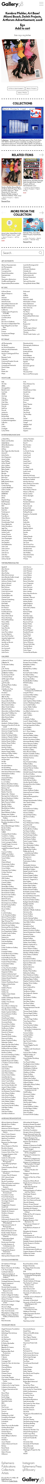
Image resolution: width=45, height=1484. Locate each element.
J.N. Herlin (5, 1065)
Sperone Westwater (29, 963)
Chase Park (5, 1371)
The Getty (26, 1245)
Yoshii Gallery (27, 1104)
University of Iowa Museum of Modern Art (32, 1297)
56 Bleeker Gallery (7, 673)
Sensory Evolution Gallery (31, 930)
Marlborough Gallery (30, 747)
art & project (6, 759)
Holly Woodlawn (7, 526)
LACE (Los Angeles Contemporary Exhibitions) (32, 689)
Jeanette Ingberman (8, 638)
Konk (25, 449)
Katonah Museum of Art (9, 1230)
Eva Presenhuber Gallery (9, 931)
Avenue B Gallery (7, 778)
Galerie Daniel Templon (9, 978)
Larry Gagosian (28, 583)
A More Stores (6, 291)
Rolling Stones (27, 512)
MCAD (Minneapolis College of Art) (11, 1302)
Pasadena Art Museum (30, 1208)
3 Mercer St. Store (7, 660)
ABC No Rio (5, 697)
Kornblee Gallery (28, 675)
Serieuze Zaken (28, 934)
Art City (4, 763)
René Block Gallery (29, 869)
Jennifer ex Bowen (7, 642)
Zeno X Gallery (28, 1112)
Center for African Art (8, 1158)
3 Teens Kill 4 (5, 439)
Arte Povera (5, 269)
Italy (24, 293)
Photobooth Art (28, 343)
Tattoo (25, 326)
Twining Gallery (28, 1035)
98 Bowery (28, 1469)
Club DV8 (5, 400)
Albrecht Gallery (7, 709)
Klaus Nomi (27, 447)
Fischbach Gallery (7, 943)
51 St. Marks (5, 668)
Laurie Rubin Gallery (29, 697)
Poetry (25, 318)
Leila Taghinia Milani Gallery (32, 701)
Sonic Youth (27, 526)
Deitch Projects (32, 88)
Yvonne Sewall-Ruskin (30, 652)
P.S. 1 (24, 819)
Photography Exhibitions (31, 345)
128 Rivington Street (8, 679)
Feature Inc (5, 937)
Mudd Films (27, 1331)
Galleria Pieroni (6, 988)
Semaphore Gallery (29, 928)
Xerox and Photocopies (30, 374)
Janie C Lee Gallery (8, 1081)
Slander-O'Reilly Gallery (31, 952)
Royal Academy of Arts (30, 1264)
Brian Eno (5, 477)
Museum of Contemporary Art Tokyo (31, 1155)
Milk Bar (26, 388)
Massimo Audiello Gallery (31, 753)
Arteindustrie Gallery (8, 773)
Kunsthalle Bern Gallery (30, 681)
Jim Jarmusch (6, 648)
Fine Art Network (7, 1409)
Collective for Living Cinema (10, 1385)
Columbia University (8, 1279)
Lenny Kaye (27, 457)
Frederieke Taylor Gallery (10, 959)
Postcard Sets (27, 349)
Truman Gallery (28, 1033)
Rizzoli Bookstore (28, 1379)
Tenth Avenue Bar (28, 1401)
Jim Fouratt (5, 646)
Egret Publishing (7, 1399)
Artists (5, 1473)
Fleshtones (5, 514)
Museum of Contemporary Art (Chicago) (31, 1148)
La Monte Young (28, 451)
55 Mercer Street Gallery (9, 670)
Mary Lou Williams (29, 485)
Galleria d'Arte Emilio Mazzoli (8, 985)
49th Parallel (6, 683)
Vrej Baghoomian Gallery (31, 1064)
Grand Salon (6, 1016)
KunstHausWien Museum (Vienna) (9, 1235)
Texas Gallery (27, 989)
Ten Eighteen (27, 408)
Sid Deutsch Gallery (29, 940)
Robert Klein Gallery (29, 885)
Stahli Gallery (27, 969)
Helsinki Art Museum (8, 1211)
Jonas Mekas (27, 575)
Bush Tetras (5, 483)
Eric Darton (5, 607)
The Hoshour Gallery (29, 997)
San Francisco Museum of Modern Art (31, 1224)
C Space (4, 1357)
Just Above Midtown (8, 1113)
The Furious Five (28, 544)
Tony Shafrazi (27, 648)
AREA (3, 386)
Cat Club (4, 392)
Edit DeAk (5, 603)
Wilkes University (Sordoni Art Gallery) (31, 1314)
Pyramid (26, 400)
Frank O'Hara (6, 609)
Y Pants (25, 559)
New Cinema (27, 1335)
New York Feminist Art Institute (30, 1340)
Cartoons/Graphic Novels (10, 361)
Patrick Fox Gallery (29, 833)
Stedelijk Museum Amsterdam (32, 1241)
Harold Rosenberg (7, 620)
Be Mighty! (5, 1345)
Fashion (4, 329)
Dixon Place (5, 1393)
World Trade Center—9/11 (31, 334)
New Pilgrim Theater (29, 1337)
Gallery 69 (5, 992)
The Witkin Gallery (29, 1005)
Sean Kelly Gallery (29, 922)
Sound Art (26, 363)
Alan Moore (5, 569)
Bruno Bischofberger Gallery (10, 826)
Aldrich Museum (7, 1126)
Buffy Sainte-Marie (7, 481)
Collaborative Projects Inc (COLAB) (10, 312)
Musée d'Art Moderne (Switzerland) (30, 1187)
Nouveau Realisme (29, 269)
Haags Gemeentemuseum (10, 1209)
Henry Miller (5, 622)
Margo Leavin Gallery (30, 737)
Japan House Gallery (8, 1083)
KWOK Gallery (28, 683)
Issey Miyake (6, 628)
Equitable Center (7, 1401)
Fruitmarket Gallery (8, 964)
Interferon (5, 1440)
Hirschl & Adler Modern (9, 1046)
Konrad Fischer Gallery (30, 673)
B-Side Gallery (6, 780)
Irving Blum (5, 626)
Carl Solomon (6, 589)
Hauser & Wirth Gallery (9, 1036)
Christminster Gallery (8, 864)
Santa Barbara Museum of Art (31, 1228)
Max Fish (26, 760)
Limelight (4, 428)
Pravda (25, 1365)
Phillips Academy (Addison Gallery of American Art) (10, 1315)
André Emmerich (7, 745)
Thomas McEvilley (29, 644)
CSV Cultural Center (8, 1177)
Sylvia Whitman (28, 642)
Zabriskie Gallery (28, 1110)
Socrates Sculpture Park (30, 1387)
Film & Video (6, 367)
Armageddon (6, 388)
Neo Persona (27, 798)
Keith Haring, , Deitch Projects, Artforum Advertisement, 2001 (33, 182)
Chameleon (5, 1365)
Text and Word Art (29, 281)
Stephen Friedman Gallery (31, 981)
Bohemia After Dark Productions (8, 1352)
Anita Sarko (5, 455)
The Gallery (27, 995)
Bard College (6, 1266)
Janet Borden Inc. (7, 1077)
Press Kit (25, 353)
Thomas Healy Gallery (30, 1011)
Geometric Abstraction (9, 279)
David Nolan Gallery (8, 892)
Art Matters (5, 1337)
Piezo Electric (27, 859)
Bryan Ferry (5, 479)
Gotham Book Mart (8, 1427)
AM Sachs (5, 721)
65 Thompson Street (8, 675)
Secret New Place (28, 1385)
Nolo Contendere (28, 810)
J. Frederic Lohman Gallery (10, 1063)
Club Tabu (5, 402)
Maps (3, 373)
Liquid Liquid (27, 463)
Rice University (6, 1320)
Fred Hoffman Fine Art (9, 957)
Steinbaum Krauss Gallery (31, 977)
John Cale (5, 546)
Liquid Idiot (26, 461)
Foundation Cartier (8, 1195)
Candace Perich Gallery (9, 834)
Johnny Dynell (6, 559)
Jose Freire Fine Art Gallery (10, 1105)
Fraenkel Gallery (7, 951)
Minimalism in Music (29, 301)
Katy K (25, 443)
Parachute (26, 1349)
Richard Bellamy (28, 873)
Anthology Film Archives (9, 1333)
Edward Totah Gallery (9, 919)
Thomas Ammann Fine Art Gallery (31, 1008)
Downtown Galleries (8, 321)
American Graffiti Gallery (10, 729)
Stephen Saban (28, 528)
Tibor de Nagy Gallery (30, 1019)
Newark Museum (28, 1202)
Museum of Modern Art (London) (30, 1167)
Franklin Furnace (7, 1419)
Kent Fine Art (27, 666)
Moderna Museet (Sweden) (32, 1124)
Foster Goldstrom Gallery (10, 947)
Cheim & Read (6, 862)
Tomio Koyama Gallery (30, 1025)
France (4, 331)
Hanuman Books (7, 1433)
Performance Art (28, 275)
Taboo (25, 534)
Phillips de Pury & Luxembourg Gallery (30, 852)
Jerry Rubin (5, 644)
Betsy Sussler (5, 469)
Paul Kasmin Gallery (29, 837)
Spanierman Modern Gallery (32, 961)
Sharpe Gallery (28, 938)
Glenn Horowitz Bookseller (10, 1425)
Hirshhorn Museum (7, 1213)
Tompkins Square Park (30, 1436)
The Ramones (27, 548)
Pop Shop (26, 1361)
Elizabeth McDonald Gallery (11, 923)
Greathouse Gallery (8, 1018)
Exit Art (4, 1405)
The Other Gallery (29, 1001)
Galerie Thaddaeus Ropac (10, 982)
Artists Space (6, 775)
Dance (4, 319)
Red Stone (26, 1377)
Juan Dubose (27, 577)
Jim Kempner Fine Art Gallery (11, 1091)
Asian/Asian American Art (10, 304)
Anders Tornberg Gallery (9, 735)
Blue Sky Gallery (7, 806)
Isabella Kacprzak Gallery (10, 1061)
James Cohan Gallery (8, 1075)
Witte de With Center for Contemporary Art (31, 1089)
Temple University (28, 1279)
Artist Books (5, 351)
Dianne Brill (5, 492)
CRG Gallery (6, 878)
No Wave (26, 312)
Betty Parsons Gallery (8, 802)
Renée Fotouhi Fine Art (30, 871)
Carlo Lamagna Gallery (9, 842)
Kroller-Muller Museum (9, 1233)
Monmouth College (8, 1305)
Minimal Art (27, 267)
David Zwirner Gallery (9, 894)
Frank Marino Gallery (8, 955)
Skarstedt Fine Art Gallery (31, 950)
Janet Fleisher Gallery (8, 1079)
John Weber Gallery (8, 1101)
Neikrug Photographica (30, 796)
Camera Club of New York (10, 1152)
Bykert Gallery (6, 830)
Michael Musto (28, 599)
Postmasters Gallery (29, 861)
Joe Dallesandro (7, 544)
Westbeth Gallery (28, 1076)
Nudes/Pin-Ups (28, 314)
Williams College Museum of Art (32, 1318)
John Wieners (27, 571)
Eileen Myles (5, 605)
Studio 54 (26, 406)
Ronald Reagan (28, 630)
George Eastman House (9, 1199)
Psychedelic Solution (29, 865)
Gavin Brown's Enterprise (9, 1006)
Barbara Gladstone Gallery (10, 786)
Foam (3, 945)
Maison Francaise (7, 1299)
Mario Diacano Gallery (30, 743)
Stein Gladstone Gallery (30, 975)
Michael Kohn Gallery (30, 766)
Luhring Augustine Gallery (31, 725)
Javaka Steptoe (7, 634)
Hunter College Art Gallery (10, 1295)
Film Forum (5, 1407)
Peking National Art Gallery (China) (32, 1211)
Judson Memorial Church (9, 1444)
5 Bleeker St (5, 662)
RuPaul (25, 520)
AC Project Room (7, 699)
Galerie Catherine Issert (9, 974)
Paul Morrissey (28, 616)
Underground (27, 420)
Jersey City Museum (8, 1228)
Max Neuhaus (27, 487)
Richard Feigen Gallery (30, 875)
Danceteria (5, 404)
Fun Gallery (5, 966)
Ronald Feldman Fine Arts (31, 896)
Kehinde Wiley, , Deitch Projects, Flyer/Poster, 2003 (32, 234)
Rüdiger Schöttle (28, 904)
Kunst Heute (5, 1448)
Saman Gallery (28, 914)
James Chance (6, 534)
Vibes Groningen (28, 1448)
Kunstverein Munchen (8, 1242)
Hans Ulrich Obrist (7, 616)
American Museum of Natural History (11, 1131)
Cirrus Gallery (6, 868)
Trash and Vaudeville (29, 1438)
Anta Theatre (6, 1331)
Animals (4, 297)
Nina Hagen (27, 500)
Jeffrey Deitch (6, 640)
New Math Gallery (29, 802)
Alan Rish (4, 571)
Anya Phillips (6, 461)
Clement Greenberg (8, 599)
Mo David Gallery (29, 774)
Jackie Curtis (6, 532)
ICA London (5, 1217)
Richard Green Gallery (30, 877)
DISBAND (5, 494)
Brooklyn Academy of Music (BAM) (10, 823)
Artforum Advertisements (16, 88)
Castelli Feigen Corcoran (9, 844)
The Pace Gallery (28, 1003)
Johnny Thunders (28, 439)
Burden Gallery (6, 828)
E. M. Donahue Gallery (9, 915)
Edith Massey (6, 502)
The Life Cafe (27, 1417)
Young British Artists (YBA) (31, 283)
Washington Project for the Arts (31, 1450)
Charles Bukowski (7, 595)
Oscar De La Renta (29, 607)
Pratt (3, 1318)
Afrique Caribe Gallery (9, 703)
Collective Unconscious (9, 1387)
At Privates (5, 1341)
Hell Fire (4, 408)
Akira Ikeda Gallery (8, 705)
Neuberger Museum (29, 1194)
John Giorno (27, 567)
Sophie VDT (27, 636)
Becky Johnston (6, 585)
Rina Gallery (27, 881)
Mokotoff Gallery (28, 778)
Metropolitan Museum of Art (11, 1256)
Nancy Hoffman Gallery (31, 790)
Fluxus (3, 277)
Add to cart (22, 28)
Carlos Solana (6, 593)
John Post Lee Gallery (8, 1099)
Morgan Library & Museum (32, 1132)
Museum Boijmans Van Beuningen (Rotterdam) (31, 1138)
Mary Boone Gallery (29, 751)
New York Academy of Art (10, 1309)
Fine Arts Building (7, 941)
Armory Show (6, 1140)
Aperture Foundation (8, 1138)
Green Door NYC (7, 1429)
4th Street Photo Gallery (9, 685)
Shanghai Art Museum (30, 1231)
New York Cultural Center (31, 1198)
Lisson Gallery (27, 715)
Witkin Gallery (28, 1086)
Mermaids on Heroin (29, 489)
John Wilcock (27, 573)
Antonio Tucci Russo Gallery (10, 757)
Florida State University (9, 1287)
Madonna (26, 473)
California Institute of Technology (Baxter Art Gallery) (10, 1275)
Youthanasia (27, 428)
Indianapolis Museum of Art (10, 1219)
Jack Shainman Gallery (9, 1071)
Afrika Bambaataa (7, 445)
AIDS (3, 295)
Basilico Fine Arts (7, 792)
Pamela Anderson (29, 502)
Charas (4, 860)
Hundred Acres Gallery (9, 1056)
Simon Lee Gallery (29, 946)
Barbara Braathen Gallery (10, 784)
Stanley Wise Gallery (30, 971)
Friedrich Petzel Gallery (9, 962)
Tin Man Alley (27, 1023)
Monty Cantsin (27, 494)
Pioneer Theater (28, 1359)
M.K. (24, 382)
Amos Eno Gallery (7, 733)
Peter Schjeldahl (28, 618)
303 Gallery (5, 681)
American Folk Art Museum (10, 1128)
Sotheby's (26, 1239)
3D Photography (7, 343)
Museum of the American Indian (31, 1174)
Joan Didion (5, 650)
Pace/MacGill (27, 825)
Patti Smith (26, 504)
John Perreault (27, 569)
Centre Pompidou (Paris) (9, 1167)
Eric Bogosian (6, 504)
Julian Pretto (5, 1109)
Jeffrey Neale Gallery (8, 1089)
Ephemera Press (32, 1466)
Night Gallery (27, 804)
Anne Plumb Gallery (8, 749)
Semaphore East (28, 926)
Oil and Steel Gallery (29, 815)
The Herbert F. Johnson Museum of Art (30, 1283)
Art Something (6, 767)
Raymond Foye (28, 622)
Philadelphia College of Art (10, 1313)
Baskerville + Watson (8, 794)
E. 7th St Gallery (7, 913)
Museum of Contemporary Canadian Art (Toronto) (31, 1159)
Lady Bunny (27, 453)
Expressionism (6, 275)
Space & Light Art (28, 365)
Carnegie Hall (6, 1361)
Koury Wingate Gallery (30, 677)
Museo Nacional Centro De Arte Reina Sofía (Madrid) (32, 1135)
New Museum (27, 1196)
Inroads (4, 1438)
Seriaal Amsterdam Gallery (32, 932)
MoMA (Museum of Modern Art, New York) (32, 1127)
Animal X (4, 453)
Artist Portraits (6, 301)
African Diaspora (7, 293)
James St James (6, 536)
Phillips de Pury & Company (32, 1214)
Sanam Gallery (28, 916)
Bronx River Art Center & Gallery (9, 817)
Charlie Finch (6, 597)
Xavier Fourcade (28, 1098)
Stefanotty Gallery (29, 973)
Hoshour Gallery (7, 1052)
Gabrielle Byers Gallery (9, 970)
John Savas (5, 552)
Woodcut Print (27, 372)
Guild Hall (5, 1207)
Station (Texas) (28, 1397)
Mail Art (25, 297)
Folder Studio (13, 1481)
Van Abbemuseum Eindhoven (32, 1249)
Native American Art (29, 306)
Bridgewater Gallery (8, 814)
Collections (5, 140)
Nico (24, 498)
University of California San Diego (32, 1293)
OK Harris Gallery (29, 817)
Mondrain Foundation (30, 1130)
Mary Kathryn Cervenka (31, 483)
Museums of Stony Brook (31, 1181)
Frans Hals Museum (8, 1197)
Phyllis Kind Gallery (29, 855)
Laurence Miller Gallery (30, 695)
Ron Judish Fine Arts (29, 893)
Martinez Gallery (28, 749)
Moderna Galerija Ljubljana (32, 776)
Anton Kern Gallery (8, 755)
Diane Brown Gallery (8, 901)
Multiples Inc (27, 786)
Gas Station (5, 335)
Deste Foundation (7, 1179)
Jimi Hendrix (6, 542)
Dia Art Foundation (8, 1181)
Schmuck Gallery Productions (32, 920)
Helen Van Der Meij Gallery (10, 1044)
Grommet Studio (7, 1022)
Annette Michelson (7, 579)
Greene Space (6, 1431)
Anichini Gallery (7, 747)
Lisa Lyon (26, 465)
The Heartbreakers (29, 546)
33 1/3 (3, 666)
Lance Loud (27, 455)
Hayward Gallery (7, 1038)
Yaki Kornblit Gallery (29, 1102)
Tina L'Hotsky (27, 557)
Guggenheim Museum (9, 1205)
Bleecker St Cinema (8, 1347)
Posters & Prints (28, 351)
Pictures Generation (29, 277)
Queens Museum (28, 1218)
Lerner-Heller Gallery (30, 707)
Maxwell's (26, 386)
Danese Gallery (6, 884)
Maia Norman (27, 587)
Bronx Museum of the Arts (10, 1146)
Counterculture (6, 317)
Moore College (6, 1307)
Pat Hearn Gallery (29, 831)
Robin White (27, 628)
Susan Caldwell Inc (29, 987)
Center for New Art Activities (11, 1363)
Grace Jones (6, 520)
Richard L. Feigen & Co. (30, 879)
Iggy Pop (4, 528)
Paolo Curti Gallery (29, 827)
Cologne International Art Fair (10, 1390)
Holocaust (26, 291)
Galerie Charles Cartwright (10, 976)
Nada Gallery (27, 788)
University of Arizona (30, 1291)
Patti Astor (26, 613)
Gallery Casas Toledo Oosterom (8, 994)
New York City (27, 308)
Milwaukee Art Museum (30, 1122)
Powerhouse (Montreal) (30, 1363)
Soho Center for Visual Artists (32, 1389)
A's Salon (4, 692)
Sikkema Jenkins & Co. (30, 944)
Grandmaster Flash (8, 522)
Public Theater (27, 1371)
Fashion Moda (6, 935)
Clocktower (5, 874)
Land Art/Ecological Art (30, 265)
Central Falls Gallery (8, 856)
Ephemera (8, 1463)
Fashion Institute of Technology (7, 1284)
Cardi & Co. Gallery (8, 836)
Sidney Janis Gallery (29, 942)
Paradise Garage (28, 398)
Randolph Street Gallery (31, 867)
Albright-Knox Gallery (9, 1124)
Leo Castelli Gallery (29, 705)
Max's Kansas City (29, 384)
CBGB (3, 394)
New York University (8, 1311)
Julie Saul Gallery (7, 1111)
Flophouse (5, 1413)
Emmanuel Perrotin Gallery (10, 927)
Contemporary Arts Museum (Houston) (11, 1172)
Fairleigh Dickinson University (11, 1281)
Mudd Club (26, 392)
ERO (3, 1403)
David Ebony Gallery (8, 890)
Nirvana (26, 394)
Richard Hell (27, 508)
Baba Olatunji (6, 467)
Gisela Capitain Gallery (9, 1012)
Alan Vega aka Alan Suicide (10, 451)
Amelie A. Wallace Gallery (10, 723)
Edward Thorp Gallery (9, 917)
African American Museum (10, 1122)
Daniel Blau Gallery (8, 886)
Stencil (25, 368)
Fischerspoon (6, 512)
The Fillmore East (28, 1407)
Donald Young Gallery (9, 905)
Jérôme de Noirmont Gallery (32, 660)
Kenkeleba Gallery (29, 664)
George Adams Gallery (9, 1008)
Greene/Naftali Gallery (9, 1020)
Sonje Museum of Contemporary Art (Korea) (32, 1236)
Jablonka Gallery (7, 1067)
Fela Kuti (4, 510)
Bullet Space (5, 1355)
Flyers (3, 369)
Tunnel (25, 418)
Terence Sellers (28, 540)
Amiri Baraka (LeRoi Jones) (10, 577)
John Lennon (6, 548)
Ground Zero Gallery (8, 1024)
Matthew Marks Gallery (30, 756)
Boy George (5, 475)
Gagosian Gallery (7, 972)
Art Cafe (4, 1335)
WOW (25, 1453)
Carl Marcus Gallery (8, 840)
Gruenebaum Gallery (8, 1026)
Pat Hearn (26, 609)
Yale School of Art (29, 1321)
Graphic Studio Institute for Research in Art (10, 1290)
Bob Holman (6, 587)
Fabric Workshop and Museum (8, 1186)
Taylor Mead (27, 538)
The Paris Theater (28, 1419)
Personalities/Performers (31, 316)
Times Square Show (29, 330)
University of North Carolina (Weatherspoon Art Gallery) (32, 1304)
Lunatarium (5, 1450)
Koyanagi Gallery (29, 679)
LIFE (3, 424)
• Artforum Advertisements (31, 187)
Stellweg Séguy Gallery (30, 979)
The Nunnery (27, 999)
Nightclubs (26, 310)
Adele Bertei (5, 443)
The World (26, 412)
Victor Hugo (27, 650)
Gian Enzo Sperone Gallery (10, 1010)
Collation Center (7, 1383)
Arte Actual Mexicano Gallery (11, 771)
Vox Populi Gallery (29, 1062)
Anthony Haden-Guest (9, 581)
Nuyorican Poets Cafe (30, 1343)
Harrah (4, 406)
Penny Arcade (27, 506)
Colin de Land (6, 601)
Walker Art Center (29, 1253)
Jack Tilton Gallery (7, 1073)
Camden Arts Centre (8, 1150)
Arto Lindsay (6, 465)
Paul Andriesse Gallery (30, 835)
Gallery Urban (6, 999)
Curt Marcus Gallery (8, 880)
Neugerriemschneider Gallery (32, 800)
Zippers (25, 430)
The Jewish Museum (29, 1247)
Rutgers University (29, 1266)
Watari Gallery (28, 1074)
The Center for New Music (31, 1403)
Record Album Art (29, 357)
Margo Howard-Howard (31, 477)
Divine (3, 496)
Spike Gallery (27, 965)
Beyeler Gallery (6, 804)
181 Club (4, 384)
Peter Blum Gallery (29, 847)
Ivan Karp (5, 630)
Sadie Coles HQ (28, 908)
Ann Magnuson (6, 457)
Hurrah (4, 410)
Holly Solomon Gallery (9, 1050)
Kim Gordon (27, 445)
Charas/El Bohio (7, 1367)
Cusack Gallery (6, 882)
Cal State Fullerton (7, 1272)
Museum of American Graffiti (32, 1145)
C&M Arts (5, 1359)
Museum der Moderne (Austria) (30, 1142)
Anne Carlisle (6, 459)
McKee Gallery (28, 764)
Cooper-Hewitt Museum (9, 1175)
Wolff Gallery (27, 1092)
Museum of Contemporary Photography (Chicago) (31, 1163)
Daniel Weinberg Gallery (9, 888)
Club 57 (4, 398)
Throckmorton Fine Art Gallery (30, 1016)
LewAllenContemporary (31, 711)
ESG (3, 506)
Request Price (6, 201)
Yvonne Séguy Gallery (30, 1108)
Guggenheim (6, 1203)
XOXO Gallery (27, 1100)
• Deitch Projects (7, 197)
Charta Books (6, 1369)
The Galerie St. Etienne (30, 993)
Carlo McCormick (7, 591)
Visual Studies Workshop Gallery (31, 1059)
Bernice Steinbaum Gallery (10, 798)
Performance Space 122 (30, 1355)
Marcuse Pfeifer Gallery (30, 735)
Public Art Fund (28, 1216)
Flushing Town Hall (7, 1415)
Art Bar (4, 761)
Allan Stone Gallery (8, 717)
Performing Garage (29, 1357)
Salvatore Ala (27, 912)
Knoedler (26, 670)
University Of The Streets (31, 1444)
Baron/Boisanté (6, 790)
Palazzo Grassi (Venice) (30, 1204)
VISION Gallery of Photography (29, 1055)
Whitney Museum (28, 1255)
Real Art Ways (27, 1375)
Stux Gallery (27, 985)
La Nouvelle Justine (8, 418)
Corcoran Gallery (7, 876)
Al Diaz (4, 449)
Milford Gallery (28, 770)
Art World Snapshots (8, 347)
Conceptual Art (6, 271)
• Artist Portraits (29, 238)
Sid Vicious (26, 524)
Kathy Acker (27, 579)
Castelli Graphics (7, 846)
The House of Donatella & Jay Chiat (32, 1414)
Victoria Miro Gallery (30, 1052)
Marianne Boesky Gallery (31, 741)
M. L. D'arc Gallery (29, 731)
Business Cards (6, 357)
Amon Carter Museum (9, 1134)
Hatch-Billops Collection (9, 1436)
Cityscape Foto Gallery (9, 870)
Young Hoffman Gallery (30, 1106)
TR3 (24, 416)
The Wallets (27, 552)
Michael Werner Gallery (31, 768)
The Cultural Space (29, 1405)
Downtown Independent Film (11, 323)
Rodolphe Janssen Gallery (31, 891)
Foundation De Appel (8, 1417)
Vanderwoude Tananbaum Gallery (31, 1049)
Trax (24, 1440)
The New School (28, 1287)
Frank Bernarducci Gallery (10, 953)
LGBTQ (25, 295)
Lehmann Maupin (28, 699)
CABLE (4, 832)
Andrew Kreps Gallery (9, 743)
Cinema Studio (6, 1375)
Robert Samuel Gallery (30, 889)
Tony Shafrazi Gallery (30, 1027)
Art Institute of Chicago (9, 1264)
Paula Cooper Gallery (30, 841)
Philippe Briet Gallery (30, 849)
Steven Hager (27, 638)
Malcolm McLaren (29, 475)
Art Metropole (6, 1339)
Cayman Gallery (7, 852)
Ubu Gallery (27, 1039)
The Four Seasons (28, 1409)
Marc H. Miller (27, 589)
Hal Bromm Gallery (8, 1028)
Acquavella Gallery (8, 701)
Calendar (5, 359)
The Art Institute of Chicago (31, 1281)
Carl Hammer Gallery (8, 838)
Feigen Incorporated (8, 939)
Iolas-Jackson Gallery (8, 1058)
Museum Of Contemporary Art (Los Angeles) (31, 1152)
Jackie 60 (5, 412)
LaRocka (4, 422)
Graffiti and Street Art (8, 281)
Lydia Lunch (27, 471)
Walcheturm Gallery (29, 1070)
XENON (25, 426)
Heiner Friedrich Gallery (9, 1040)
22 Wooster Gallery (8, 664)
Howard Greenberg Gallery (10, 1054)
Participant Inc (27, 1351)
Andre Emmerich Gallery (9, 739)
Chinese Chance (7, 1373)
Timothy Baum (27, 646)
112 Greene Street (7, 677)
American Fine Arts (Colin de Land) (11, 726)
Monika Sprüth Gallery (30, 782)
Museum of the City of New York (31, 1178)
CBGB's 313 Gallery (8, 854)
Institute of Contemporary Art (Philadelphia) (11, 1222)
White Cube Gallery (29, 1078)
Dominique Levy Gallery (9, 903)
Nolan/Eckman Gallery (30, 808)
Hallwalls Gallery (7, 1030)
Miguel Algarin (28, 603)
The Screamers (28, 550)
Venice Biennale (28, 1446)
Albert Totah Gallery (8, 707)
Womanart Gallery (29, 1094)
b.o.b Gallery (6, 782)
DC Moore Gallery (7, 897)
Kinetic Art (5, 371)
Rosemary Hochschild (30, 514)
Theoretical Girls (28, 554)
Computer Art (6, 315)
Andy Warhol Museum (9, 1136)
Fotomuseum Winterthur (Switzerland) (9, 1192)
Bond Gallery (6, 810)
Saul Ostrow (27, 634)
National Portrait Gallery (31, 792)
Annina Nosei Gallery (8, 751)
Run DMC (26, 518)
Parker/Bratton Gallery (30, 829)
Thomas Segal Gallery (30, 1013)
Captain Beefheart (7, 487)
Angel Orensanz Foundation (10, 1329)
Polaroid (26, 347)
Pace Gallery (27, 821)
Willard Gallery (28, 1082)
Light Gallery (27, 713)
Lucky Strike (5, 430)
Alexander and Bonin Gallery (11, 711)
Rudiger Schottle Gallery (31, 902)
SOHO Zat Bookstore (30, 1391)
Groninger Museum (8, 1201)
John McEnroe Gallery (9, 1097)
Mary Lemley (27, 591)
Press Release (27, 355)
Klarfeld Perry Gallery (30, 668)
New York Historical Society (32, 1200)
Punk (24, 322)
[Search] (22, 253)
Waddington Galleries (30, 1068)
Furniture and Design (8, 333)
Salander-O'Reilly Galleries (32, 910)
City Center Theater (8, 1377)
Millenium (5, 1454)
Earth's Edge (5, 1397)
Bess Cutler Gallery (7, 800)
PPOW (25, 863)
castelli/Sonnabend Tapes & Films (10, 849)
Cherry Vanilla (6, 489)
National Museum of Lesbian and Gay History (32, 1191)
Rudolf (25, 516)
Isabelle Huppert (7, 530)
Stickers (25, 370)
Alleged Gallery (7, 719)
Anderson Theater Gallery (10, 737)
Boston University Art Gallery (11, 1268)
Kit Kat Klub (5, 416)
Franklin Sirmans (7, 611)
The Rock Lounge (28, 1425)
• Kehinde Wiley (34, 239)
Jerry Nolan (5, 540)
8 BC (3, 382)
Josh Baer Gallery (7, 1107)
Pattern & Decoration (30, 273)
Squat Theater (27, 404)
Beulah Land (5, 390)
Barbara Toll (5, 788)
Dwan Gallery (6, 909)
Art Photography (7, 267)
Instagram (28, 1463)
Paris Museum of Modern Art (32, 1206)
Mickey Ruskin (27, 601)
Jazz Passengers (7, 538)
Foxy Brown (5, 516)
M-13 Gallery (27, 729)
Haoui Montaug (7, 618)
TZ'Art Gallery (27, 1037)
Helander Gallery (7, 1042)
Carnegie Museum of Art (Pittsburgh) (9, 1155)
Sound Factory (28, 1393)
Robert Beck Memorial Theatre (30, 1382)
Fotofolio (4, 949)
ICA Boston (5, 1215)
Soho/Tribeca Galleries (30, 954)
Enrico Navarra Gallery (9, 929)
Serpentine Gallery (29, 936)
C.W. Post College (7, 1270)
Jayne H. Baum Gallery (9, 1087)
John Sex (4, 554)
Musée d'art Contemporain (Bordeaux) (31, 1183)
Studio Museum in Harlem (31, 1243)
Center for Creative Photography (8, 1160)
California (5, 310)
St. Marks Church (28, 1395)
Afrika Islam (5, 447)
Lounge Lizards (28, 469)
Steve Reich (26, 530)
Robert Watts (27, 624)
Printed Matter (27, 1367)
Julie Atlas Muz (28, 441)
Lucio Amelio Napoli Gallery (32, 723)
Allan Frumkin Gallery (8, 715)
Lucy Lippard (27, 585)
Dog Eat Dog (6, 500)
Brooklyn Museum (7, 1148)
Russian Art (26, 324)
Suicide (25, 532)
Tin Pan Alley (27, 414)
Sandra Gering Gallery (30, 918)
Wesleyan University (29, 1311)
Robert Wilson (27, 626)
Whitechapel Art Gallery (31, 1080)
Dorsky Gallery (6, 907)
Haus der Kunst (6, 1034)
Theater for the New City (31, 1429)
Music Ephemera (28, 304)
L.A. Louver (27, 687)
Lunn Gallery (27, 727)
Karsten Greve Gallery (30, 662)
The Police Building (29, 1423)
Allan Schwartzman (8, 575)
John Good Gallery (8, 1095)
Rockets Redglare (28, 510)
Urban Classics (27, 1043)
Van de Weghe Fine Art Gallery (30, 1046)
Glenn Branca (6, 518)
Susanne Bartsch (28, 640)
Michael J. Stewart (29, 597)
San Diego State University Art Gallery (31, 1268)
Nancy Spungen (28, 496)
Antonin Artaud (6, 583)
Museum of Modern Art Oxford (30, 1170)
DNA (3, 498)
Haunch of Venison (7, 1032)
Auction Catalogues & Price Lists (10, 354)
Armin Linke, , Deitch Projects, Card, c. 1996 (11, 234)
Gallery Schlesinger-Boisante (11, 997)
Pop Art (25, 279)
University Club (28, 1442)
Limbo (4, 426)
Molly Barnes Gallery (30, 780)
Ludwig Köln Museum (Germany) (8, 1251)
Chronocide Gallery (8, 866)
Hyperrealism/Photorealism (10, 283)
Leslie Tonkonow (28, 709)
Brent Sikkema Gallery (9, 812)
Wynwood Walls (28, 1096)
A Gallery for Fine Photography (7, 689)
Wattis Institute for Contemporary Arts (30, 1308)
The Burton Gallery (29, 991)
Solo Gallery (27, 957)
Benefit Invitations (7, 308)
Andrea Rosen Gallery (9, 741)
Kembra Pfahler (22, 92)
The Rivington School (29, 328)
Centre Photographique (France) (9, 1164)
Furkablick (5, 1421)
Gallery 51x (5, 990)
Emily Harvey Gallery (8, 925)
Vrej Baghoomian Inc (29, 1066)
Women (25, 332)
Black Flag (5, 471)
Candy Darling (6, 485)
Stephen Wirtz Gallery (30, 983)
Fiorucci (4, 1411)
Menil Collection (7, 1254)
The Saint (26, 410)
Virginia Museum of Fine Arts (32, 1251)
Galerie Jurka (6, 980)
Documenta (5, 1395)
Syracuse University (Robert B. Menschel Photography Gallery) (32, 1275)
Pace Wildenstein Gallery (31, 823)
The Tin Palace (27, 1427)
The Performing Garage (30, 1421)
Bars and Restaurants (8, 306)
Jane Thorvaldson (7, 632)
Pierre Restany (27, 620)
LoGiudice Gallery (29, 719)
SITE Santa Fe (27, 1233)
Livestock (26, 717)
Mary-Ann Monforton (30, 593)
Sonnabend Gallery (29, 958)
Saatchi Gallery (28, 906)
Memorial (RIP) (28, 299)
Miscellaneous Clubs (29, 390)
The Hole (26, 1411)
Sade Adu (26, 522)
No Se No (26, 806)
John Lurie (5, 550)
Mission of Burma (28, 492)
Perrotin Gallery (28, 843)
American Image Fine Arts (10, 731)
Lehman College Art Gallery (10, 1297)
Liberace (26, 459)
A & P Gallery (6, 687)
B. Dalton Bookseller (8, 1343)
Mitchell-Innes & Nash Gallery (32, 772)
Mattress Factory (28, 758)
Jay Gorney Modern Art (9, 1085)
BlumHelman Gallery (8, 808)
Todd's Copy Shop (29, 1433)
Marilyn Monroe (28, 481)
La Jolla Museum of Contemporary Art (8, 1245)
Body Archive (6, 1349)
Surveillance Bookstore (30, 1399)
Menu (41, 3)
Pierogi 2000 (27, 857)
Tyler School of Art (29, 1289)
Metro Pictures (6, 1452)
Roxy (25, 402)
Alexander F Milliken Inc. (9, 713)
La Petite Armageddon (9, 420)
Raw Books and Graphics (31, 1373)
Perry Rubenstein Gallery (31, 845)
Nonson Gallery (28, 812)
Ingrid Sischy (6, 624)
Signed (25, 361)
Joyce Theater (6, 1442)
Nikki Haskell (27, 605)
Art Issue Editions (7, 765)
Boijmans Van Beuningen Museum (9, 1143)
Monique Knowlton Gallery (31, 784)
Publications (8, 1466)
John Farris (5, 652)
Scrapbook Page (28, 359)
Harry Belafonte (7, 524)
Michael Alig (27, 595)
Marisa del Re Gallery (30, 745)
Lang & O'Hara (28, 692)
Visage (25, 422)
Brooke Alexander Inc (8, 820)
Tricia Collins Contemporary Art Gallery (32, 1030)
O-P (24, 1345)
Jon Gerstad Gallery (8, 1103)
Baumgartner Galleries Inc (10, 796)
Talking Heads (27, 536)
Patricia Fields (27, 611)
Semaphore (27, 924)
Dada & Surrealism (7, 273)
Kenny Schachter (28, 581)
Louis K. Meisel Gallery (30, 721)
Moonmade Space (29, 1329)
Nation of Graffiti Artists (30, 1333)
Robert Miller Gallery (30, 887)
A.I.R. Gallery (6, 695)
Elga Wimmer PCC (7, 921)
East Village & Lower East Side (10, 326)
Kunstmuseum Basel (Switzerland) (8, 1239)
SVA (24, 1271)
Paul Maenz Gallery (29, 839)
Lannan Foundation (8, 1248)
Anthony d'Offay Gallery (9, 753)
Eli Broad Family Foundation (10, 1183)
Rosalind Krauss (28, 632)
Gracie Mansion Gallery (9, 1014)
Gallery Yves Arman (8, 1002)
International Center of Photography (9, 1225)
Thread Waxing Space (30, 1431)
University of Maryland (30, 1300)
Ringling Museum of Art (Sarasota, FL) (30, 1221)
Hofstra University (7, 1293)
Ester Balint (5, 508)
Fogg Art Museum (7, 1189)
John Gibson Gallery (8, 1093)
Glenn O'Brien (6, 613)
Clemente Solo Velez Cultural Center (11, 1380)
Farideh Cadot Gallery (9, 933)
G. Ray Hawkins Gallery (9, 968)
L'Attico (25, 685)
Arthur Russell (6, 463)
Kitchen (4, 1446)
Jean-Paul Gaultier (7, 636)
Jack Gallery (6, 1069)
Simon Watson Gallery (30, 948)
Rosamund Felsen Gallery (31, 900)
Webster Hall (27, 424)
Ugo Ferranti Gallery (29, 1041)
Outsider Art (27, 271)
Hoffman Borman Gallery (10, 1048)
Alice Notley (5, 573)
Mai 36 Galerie (28, 733)
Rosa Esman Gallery (29, 898)
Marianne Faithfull (29, 479)
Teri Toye (26, 542)
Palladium (26, 396)
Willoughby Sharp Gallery (31, 1084)
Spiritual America (28, 967)
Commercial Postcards (9, 365)
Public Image (27, 1369)
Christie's (4, 1169)
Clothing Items (6, 363)
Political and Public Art (30, 320)
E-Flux (3, 911)
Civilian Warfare (7, 872)
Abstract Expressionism (9, 265)
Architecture (5, 299)
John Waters (6, 557)
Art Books (5, 345)
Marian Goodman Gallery (31, 739)
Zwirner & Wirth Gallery (31, 1114)
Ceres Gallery (6, 858)
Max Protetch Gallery (30, 762)
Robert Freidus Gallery (30, 883)
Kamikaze (5, 414)
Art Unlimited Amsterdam (10, 769)
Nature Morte (27, 794)
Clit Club (4, 396)
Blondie (4, 473)
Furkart (4, 1423)
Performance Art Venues (31, 1353)
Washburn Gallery (29, 1072)
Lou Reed (26, 467)
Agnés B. (4, 567)
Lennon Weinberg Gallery (31, 703)
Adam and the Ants (8, 441)
